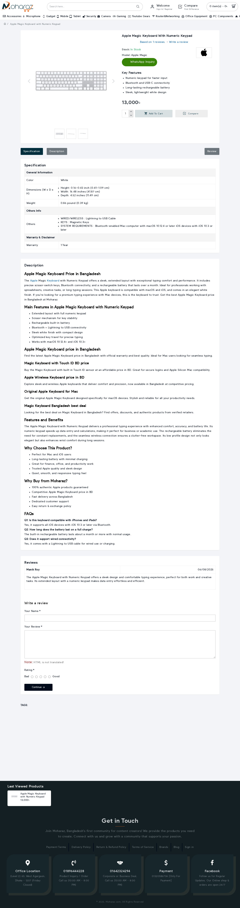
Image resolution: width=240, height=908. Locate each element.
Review (212, 151)
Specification (31, 151)
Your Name (31, 611)
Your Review (32, 626)
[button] (29, 81)
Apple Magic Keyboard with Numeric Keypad (33, 795)
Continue (37, 687)
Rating (28, 670)
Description (57, 151)
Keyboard (53, 280)
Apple (34, 280)
